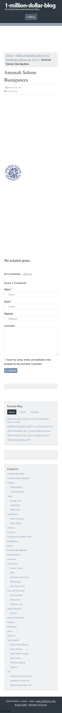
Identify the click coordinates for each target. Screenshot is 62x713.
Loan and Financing (15, 590)
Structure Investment (19, 577)
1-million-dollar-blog (15, 473)
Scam (9, 631)
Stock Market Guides (19, 653)
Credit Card (15, 505)
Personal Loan (16, 604)
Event (9, 545)
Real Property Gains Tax (21, 685)
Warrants (14, 667)
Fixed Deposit (16, 487)
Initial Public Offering (19, 644)
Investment (12, 563)
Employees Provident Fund (19, 536)
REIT (12, 572)
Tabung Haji (15, 581)
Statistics (11, 635)
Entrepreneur (12, 541)
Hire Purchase (16, 595)
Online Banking (16, 491)
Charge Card (15, 500)
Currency (11, 527)
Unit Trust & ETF (17, 586)
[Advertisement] (31, 39)
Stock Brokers (16, 649)
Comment (9, 325)
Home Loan (15, 599)
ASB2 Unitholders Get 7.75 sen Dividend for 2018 (28, 430)
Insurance (11, 559)
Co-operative (12, 514)
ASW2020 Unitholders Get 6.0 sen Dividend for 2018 (30, 426)
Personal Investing (15, 617)
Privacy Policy (38, 704)
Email (8, 301)
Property (11, 622)
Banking (10, 482)
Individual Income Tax (19, 680)
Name (8, 289)
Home (9, 55)
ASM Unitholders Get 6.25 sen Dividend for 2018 (28, 435)
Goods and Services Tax (21, 676)
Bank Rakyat (16, 523)
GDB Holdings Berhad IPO (18, 439)
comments (12, 91)
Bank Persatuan (17, 518)
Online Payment (14, 608)
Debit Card (14, 509)
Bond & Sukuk (16, 568)
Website (8, 313)
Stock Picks (15, 658)
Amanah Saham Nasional (18, 478)
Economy (11, 532)
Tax (8, 671)
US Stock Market (17, 662)
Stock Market (13, 640)
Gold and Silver (14, 554)
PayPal (13, 613)
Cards (9, 496)
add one (27, 274)
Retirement (12, 626)
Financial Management (17, 550)
